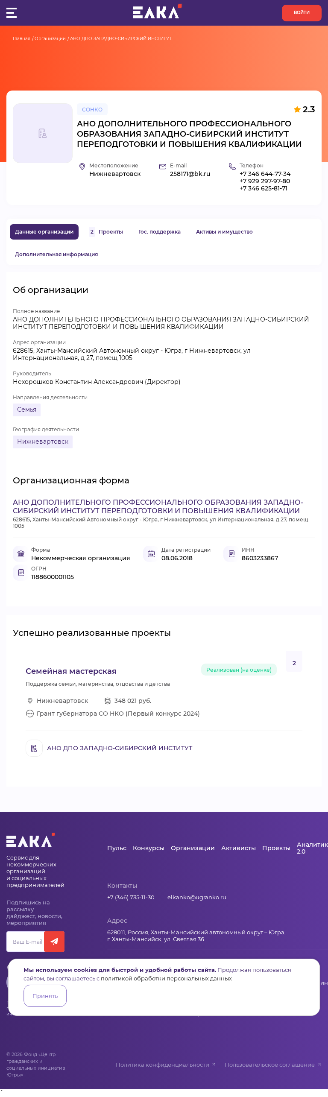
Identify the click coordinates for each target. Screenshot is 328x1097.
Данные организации (44, 231)
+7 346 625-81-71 (263, 188)
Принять (45, 995)
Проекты (107, 231)
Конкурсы (148, 848)
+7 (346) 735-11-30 (131, 897)
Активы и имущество (224, 231)
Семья (26, 409)
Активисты (238, 848)
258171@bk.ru (190, 174)
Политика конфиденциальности (162, 1064)
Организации (50, 38)
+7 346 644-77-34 (265, 174)
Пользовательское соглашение (270, 1064)
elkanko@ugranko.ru (196, 897)
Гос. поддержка (159, 231)
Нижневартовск (42, 441)
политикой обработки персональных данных (166, 978)
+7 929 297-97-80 (265, 181)
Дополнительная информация (56, 254)
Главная (21, 38)
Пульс (116, 848)
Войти (302, 12)
